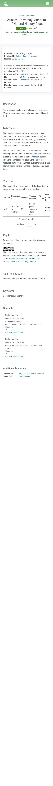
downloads (34, 157)
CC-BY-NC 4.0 (17, 59)
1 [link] (28, 224)
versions (11, 160)
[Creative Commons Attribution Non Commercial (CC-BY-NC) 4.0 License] (9, 249)
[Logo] (5, 4)
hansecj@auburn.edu (14, 332)
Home (21, 16)
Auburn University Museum (27, 56)
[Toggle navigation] (47, 3)
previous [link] (20, 224)
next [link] (35, 224)
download (25, 74)
